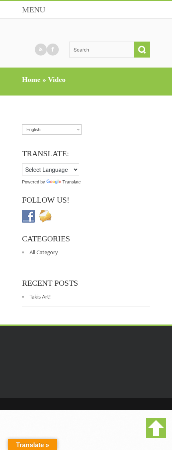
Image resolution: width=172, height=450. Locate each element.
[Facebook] (53, 50)
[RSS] (41, 50)
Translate (71, 181)
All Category (44, 252)
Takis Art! (40, 296)
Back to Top (156, 428)
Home (31, 80)
